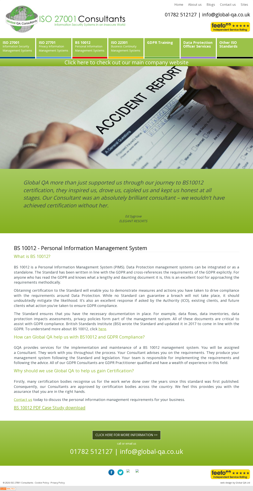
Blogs (211, 4)
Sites (244, 4)
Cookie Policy (42, 482)
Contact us (228, 4)
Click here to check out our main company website (126, 62)
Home (178, 4)
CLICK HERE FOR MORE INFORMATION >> (126, 435)
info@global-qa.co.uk (226, 14)
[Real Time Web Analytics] (8, 488)
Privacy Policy (58, 482)
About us (195, 4)
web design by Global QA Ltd (235, 482)
